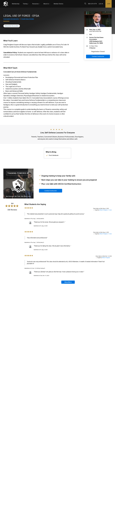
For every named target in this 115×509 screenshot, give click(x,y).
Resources (36, 2)
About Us (46, 2)
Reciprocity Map (74, 2)
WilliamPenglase (106, 257)
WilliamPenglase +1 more (105, 210)
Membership (15, 4)
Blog (64, 2)
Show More (68, 282)
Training (26, 2)
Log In (101, 4)
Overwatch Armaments (11, 19)
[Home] (5, 3)
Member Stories (58, 4)
